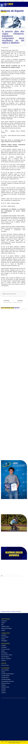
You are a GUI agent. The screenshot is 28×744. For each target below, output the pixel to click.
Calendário (3, 635)
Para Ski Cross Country (6, 654)
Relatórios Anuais (5, 687)
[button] (20, 4)
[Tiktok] (9, 0)
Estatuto (3, 671)
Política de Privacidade (6, 628)
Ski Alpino (3, 645)
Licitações (3, 688)
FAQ (2, 624)
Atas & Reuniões (5, 670)
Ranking (3, 638)
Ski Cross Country (5, 649)
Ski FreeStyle (4, 653)
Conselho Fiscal (4, 677)
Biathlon (3, 651)
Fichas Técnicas (5, 665)
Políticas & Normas (5, 683)
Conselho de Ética (5, 675)
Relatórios (3, 685)
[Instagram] (4, 0)
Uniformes (3, 660)
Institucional (4, 620)
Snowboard (3, 647)
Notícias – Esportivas (6, 658)
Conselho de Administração (7, 673)
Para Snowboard (5, 656)
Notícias (3, 630)
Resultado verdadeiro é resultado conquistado (11, 611)
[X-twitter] (6, 0)
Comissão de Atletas (6, 679)
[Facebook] (3, 0)
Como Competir (4, 636)
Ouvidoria (3, 692)
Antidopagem (4, 640)
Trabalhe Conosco (5, 626)
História (3, 622)
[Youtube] (7, 0)
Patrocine (3, 690)
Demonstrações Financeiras (7, 681)
